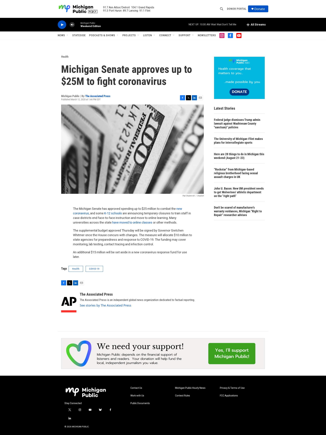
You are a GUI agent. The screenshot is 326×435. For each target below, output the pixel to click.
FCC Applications (229, 395)
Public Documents (140, 403)
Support (185, 35)
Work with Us (137, 395)
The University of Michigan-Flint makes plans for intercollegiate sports (238, 140)
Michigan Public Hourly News (190, 388)
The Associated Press (97, 96)
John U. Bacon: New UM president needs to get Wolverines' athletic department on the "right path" (239, 192)
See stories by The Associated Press (105, 305)
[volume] (72, 25)
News (61, 35)
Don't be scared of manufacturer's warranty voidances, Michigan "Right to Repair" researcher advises (238, 211)
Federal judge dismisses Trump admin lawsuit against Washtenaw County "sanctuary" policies (237, 123)
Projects (129, 35)
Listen (147, 35)
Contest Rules (182, 395)
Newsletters (207, 35)
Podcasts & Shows (102, 35)
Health (64, 56)
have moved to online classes (132, 222)
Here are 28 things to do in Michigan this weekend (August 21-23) (239, 156)
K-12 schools (113, 213)
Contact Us (136, 388)
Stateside (79, 35)
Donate (259, 9)
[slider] (77, 24)
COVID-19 (94, 268)
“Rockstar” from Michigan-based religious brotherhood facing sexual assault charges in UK (236, 173)
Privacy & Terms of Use (232, 388)
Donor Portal (236, 8)
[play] (62, 25)
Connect (165, 35)
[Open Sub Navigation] (67, 35)
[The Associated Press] (68, 302)
